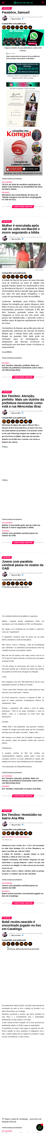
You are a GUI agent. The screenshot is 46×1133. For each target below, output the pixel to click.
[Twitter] (8, 27)
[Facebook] (4, 27)
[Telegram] (26, 27)
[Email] (21, 27)
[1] (40, 1128)
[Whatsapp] (13, 27)
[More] (30, 27)
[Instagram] (17, 27)
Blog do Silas (16, 19)
